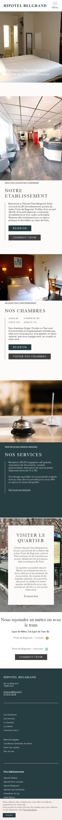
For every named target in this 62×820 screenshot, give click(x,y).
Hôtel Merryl (9, 797)
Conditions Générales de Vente (18, 744)
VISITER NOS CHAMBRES (29, 356)
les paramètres (30, 810)
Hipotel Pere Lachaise (13, 782)
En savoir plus (31, 596)
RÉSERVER (20, 228)
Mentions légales (11, 740)
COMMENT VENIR (24, 237)
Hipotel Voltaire (10, 778)
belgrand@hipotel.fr (13, 692)
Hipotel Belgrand (11, 786)
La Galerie (8, 726)
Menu (55, 8)
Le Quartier (9, 723)
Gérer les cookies (11, 748)
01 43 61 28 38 (10, 694)
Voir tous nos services (19, 490)
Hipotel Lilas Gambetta (14, 790)
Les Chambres (10, 715)
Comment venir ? (11, 730)
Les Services (9, 719)
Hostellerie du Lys (11, 794)
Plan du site (9, 751)
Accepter (9, 815)
